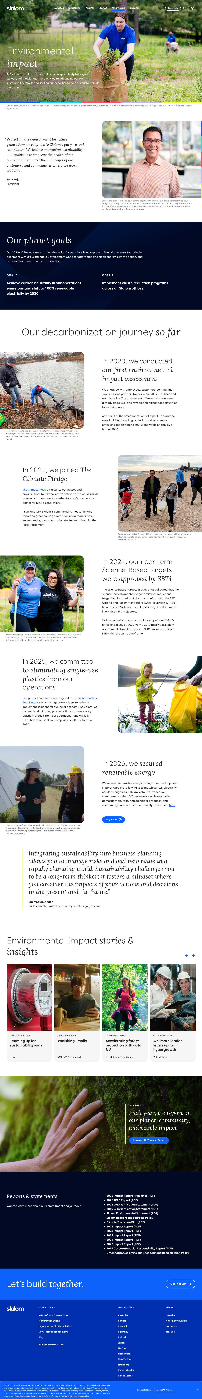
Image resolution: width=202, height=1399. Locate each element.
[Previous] (186, 955)
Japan (121, 1343)
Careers (134, 8)
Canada (122, 1321)
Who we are (118, 8)
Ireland (122, 1337)
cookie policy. (83, 1396)
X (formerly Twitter (176, 1321)
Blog (40, 1337)
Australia (123, 1315)
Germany (123, 1332)
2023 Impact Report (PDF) (123, 1231)
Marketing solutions (49, 1321)
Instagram (171, 1326)
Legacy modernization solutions (55, 1326)
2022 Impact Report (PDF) (123, 1235)
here (172, 805)
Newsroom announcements (53, 1332)
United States (125, 1376)
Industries (74, 8)
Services (59, 8)
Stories (103, 8)
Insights (89, 8)
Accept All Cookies (164, 1390)
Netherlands (125, 1354)
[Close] (198, 1390)
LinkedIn (170, 1315)
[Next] (193, 955)
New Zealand (125, 1359)
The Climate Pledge (35, 489)
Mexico (122, 1348)
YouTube (170, 1332)
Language (192, 8)
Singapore (123, 1365)
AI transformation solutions (53, 1315)
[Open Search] (184, 8)
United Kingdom (126, 1370)
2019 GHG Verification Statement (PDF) (132, 1209)
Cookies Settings (144, 1390)
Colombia (123, 1326)
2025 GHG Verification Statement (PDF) (132, 1204)
